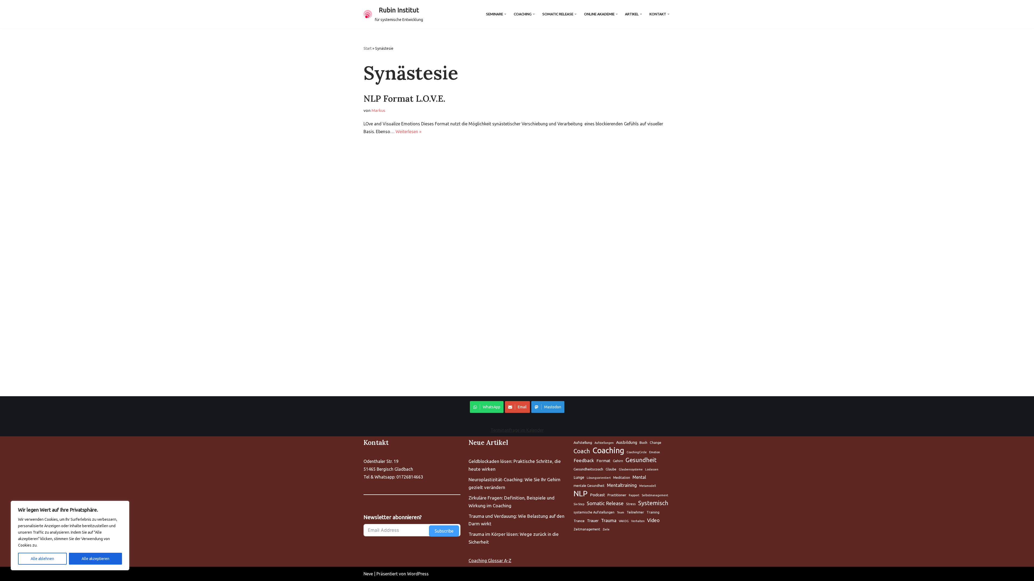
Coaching (608, 451)
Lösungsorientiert (599, 477)
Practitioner (616, 495)
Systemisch (653, 503)
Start (368, 48)
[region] (70, 535)
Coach (582, 451)
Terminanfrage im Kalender (517, 430)
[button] (505, 14)
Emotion (654, 452)
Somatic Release (605, 503)
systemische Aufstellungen (594, 512)
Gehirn (618, 461)
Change (655, 442)
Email (522, 407)
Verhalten (638, 521)
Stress (631, 504)
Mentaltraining (622, 485)
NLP (581, 494)
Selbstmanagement (655, 495)
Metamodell (647, 485)
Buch (643, 442)
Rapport (634, 495)
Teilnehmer (635, 512)
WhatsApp (491, 407)
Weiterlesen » (408, 131)
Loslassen (651, 469)
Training (653, 512)
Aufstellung (583, 442)
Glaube (611, 469)
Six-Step (579, 504)
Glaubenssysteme (631, 469)
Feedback (584, 460)
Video (653, 520)
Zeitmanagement (587, 529)
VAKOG (624, 521)
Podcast (597, 495)
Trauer (593, 520)
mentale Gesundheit (589, 485)
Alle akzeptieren (95, 559)
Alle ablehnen (42, 559)
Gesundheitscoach (588, 469)
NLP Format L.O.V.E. (404, 98)
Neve (368, 573)
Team (620, 512)
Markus (378, 110)
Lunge (579, 477)
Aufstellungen (604, 442)
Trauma (608, 520)
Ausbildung (626, 442)
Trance (579, 521)
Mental (639, 477)
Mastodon (552, 407)
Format (603, 460)
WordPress (418, 573)
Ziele (606, 529)
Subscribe (444, 531)
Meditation (621, 477)
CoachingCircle (637, 452)
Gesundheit (641, 459)
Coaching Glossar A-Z (490, 560)
